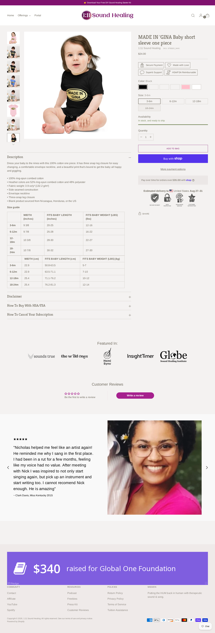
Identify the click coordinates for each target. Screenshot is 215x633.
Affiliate (11, 598)
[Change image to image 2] (13, 52)
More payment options (173, 169)
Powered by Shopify (15, 621)
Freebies (72, 598)
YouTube (12, 604)
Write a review (135, 395)
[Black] (143, 87)
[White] (196, 87)
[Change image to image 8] (13, 139)
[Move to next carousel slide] (207, 467)
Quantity (143, 130)
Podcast (72, 593)
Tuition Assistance (118, 610)
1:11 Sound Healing (149, 48)
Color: (145, 81)
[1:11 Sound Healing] (107, 15)
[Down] (13, 144)
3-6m (149, 101)
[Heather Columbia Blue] (164, 87)
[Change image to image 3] (13, 67)
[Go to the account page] (199, 15)
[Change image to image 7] (13, 125)
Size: (144, 95)
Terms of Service (117, 604)
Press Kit (72, 604)
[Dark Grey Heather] (153, 87)
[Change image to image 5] (13, 96)
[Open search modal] (193, 15)
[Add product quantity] (141, 137)
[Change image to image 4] (13, 81)
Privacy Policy (116, 598)
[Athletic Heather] (175, 87)
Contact (11, 593)
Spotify (11, 610)
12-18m (196, 101)
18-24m (149, 108)
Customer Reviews (78, 610)
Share (145, 214)
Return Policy (115, 593)
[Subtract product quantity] (150, 137)
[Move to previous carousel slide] (8, 467)
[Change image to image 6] (13, 110)
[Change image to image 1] (13, 38)
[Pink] (185, 87)
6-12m (173, 101)
